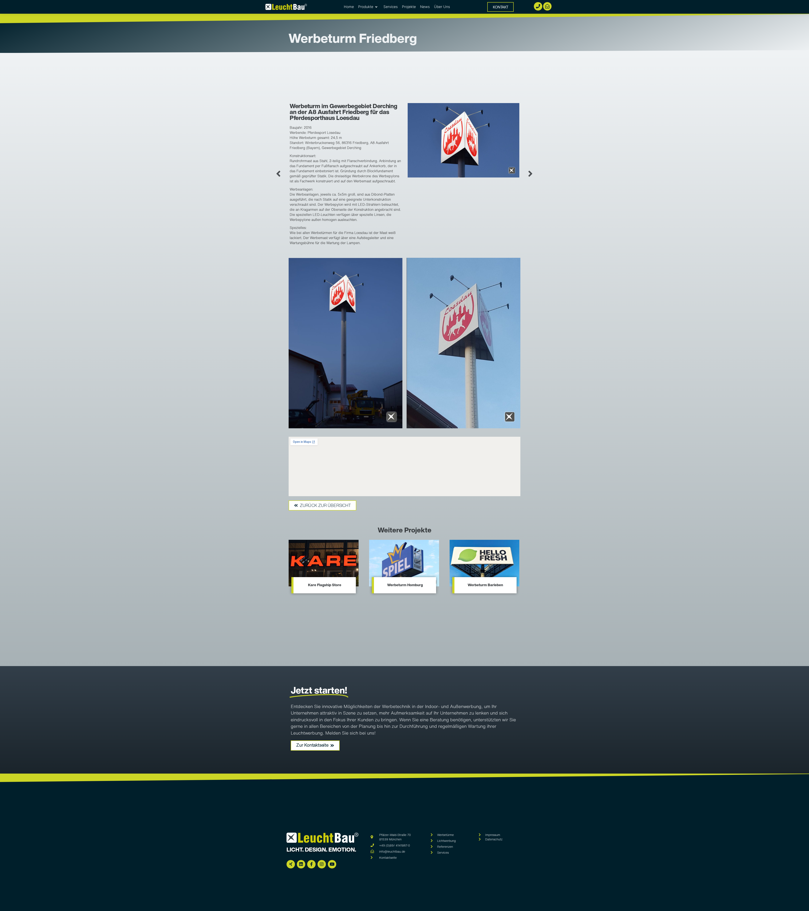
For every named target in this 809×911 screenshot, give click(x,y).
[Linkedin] (301, 864)
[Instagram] (321, 864)
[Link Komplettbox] (324, 568)
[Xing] (291, 864)
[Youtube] (332, 864)
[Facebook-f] (311, 864)
